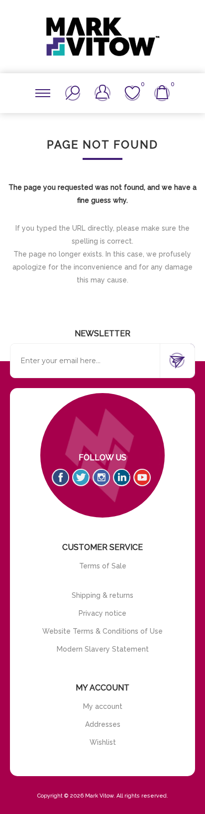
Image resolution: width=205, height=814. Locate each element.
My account (102, 706)
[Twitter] (81, 477)
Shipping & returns (102, 595)
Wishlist (103, 742)
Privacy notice (102, 613)
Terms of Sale (102, 566)
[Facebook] (60, 477)
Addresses (102, 724)
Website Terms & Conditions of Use (102, 631)
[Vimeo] (121, 477)
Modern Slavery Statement (103, 649)
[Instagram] (101, 477)
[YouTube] (142, 477)
